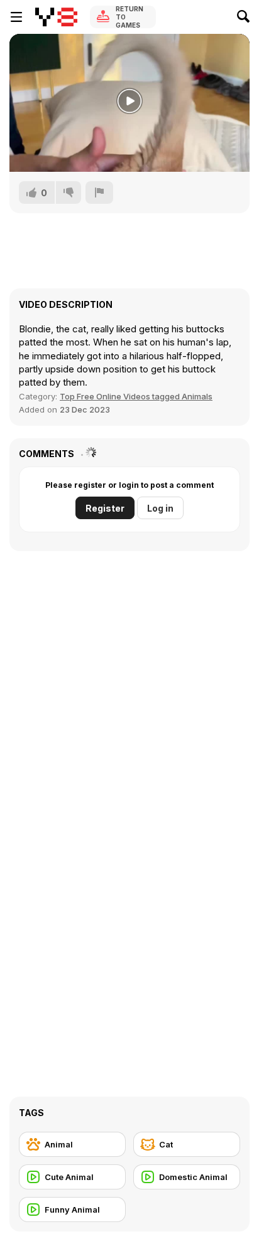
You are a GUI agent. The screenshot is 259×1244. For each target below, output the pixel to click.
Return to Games (129, 17)
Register (104, 508)
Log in (160, 508)
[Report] (99, 192)
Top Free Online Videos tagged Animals (136, 396)
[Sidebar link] (16, 16)
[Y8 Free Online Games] (56, 17)
